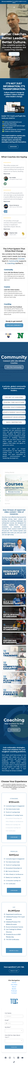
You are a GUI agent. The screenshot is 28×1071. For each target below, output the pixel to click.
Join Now (14, 984)
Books (14, 989)
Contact (14, 993)
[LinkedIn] (18, 1058)
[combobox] (14, 1031)
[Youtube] (22, 1058)
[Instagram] (10, 1058)
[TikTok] (14, 1062)
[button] (14, 7)
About (14, 987)
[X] (14, 1058)
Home (14, 982)
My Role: (8, 1027)
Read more (7, 173)
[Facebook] (6, 1058)
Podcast (14, 991)
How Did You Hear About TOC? (12, 1036)
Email (7, 1020)
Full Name (8, 1013)
